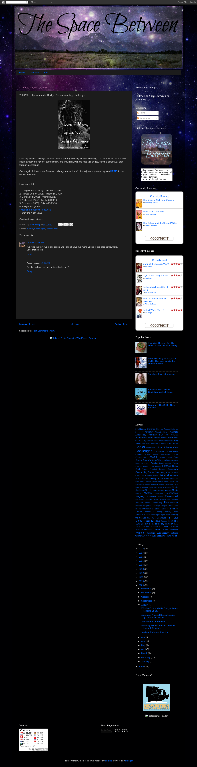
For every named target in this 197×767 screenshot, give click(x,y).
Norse (160, 496)
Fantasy (166, 466)
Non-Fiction (151, 496)
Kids (137, 484)
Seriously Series (171, 512)
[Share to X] (65, 224)
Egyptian (154, 463)
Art (167, 435)
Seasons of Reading (153, 512)
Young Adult (171, 536)
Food (137, 469)
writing (138, 536)
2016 (141, 557)
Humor (166, 478)
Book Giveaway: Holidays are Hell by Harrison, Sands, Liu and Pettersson (162, 361)
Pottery (175, 499)
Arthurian (174, 435)
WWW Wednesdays (155, 536)
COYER (153, 457)
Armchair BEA (156, 435)
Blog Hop (145, 443)
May (143, 645)
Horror (160, 478)
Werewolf (174, 530)
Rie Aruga (148, 313)
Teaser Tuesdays (151, 521)
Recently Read (159, 260)
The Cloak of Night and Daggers (158, 200)
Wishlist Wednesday (158, 533)
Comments (144, 118)
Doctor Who (156, 460)
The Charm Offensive (153, 211)
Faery (145, 466)
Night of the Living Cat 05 (155, 275)
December (146, 589)
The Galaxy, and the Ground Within (160, 223)
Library (163, 484)
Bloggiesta (155, 443)
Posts (142, 113)
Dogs (164, 460)
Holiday (152, 478)
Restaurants (173, 506)
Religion (164, 506)
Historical (164, 475)
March (144, 653)
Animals (174, 432)
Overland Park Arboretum (153, 621)
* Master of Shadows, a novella (35, 210)
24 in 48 (139, 432)
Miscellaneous (151, 490)
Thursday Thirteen (164, 524)
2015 (141, 561)
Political (163, 499)
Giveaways (161, 472)
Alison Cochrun (150, 214)
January (145, 661)
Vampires (148, 530)
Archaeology (140, 435)
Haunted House (151, 476)
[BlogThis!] (62, 224)
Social (153, 515)
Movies (168, 490)
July (143, 637)
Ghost (151, 472)
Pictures (148, 499)
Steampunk (161, 518)
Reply (29, 254)
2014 (141, 565)
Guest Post (139, 476)
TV (160, 527)
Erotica (175, 463)
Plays (156, 499)
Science (165, 509)
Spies (158, 515)
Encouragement (165, 463)
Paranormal (52, 229)
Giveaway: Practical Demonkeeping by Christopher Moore (158, 616)
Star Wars (151, 518)
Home (22, 72)
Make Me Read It (156, 487)
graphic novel (173, 472)
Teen (170, 521)
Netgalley (140, 496)
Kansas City (173, 481)
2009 (141, 585)
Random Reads (142, 503)
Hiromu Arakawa (151, 292)
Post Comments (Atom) (44, 331)
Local (176, 484)
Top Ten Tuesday (150, 527)
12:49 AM (45, 263)
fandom (158, 466)
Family (151, 466)
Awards (164, 438)
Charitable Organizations (166, 451)
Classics (155, 454)
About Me (34, 72)
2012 (141, 573)
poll (169, 499)
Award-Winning (154, 438)
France (144, 469)
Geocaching (141, 472)
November (146, 593)
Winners (140, 532)
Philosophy (139, 499)
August (145, 605)
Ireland (142, 481)
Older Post (122, 324)
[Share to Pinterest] (71, 224)
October (145, 597)
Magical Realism (141, 487)
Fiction (175, 466)
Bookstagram (151, 447)
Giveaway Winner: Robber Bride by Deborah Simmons (158, 626)
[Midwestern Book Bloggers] (156, 710)
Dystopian (145, 463)
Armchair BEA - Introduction (161, 374)
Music (175, 490)
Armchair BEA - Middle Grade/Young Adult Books (160, 390)
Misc (143, 490)
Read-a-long (157, 503)
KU (158, 484)
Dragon (169, 460)
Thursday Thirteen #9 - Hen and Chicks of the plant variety (162, 344)
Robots (138, 509)
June (144, 641)
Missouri (161, 490)
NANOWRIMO (172, 493)
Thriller (151, 524)
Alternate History (162, 432)
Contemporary (141, 457)
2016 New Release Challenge (167, 429)
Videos (157, 530)
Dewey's (147, 460)
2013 (141, 569)
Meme (168, 487)
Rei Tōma (148, 266)
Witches (174, 533)
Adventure (149, 432)
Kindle (142, 484)
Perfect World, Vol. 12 (153, 310)
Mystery (148, 493)
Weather (165, 530)
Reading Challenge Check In (155, 632)
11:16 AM (39, 243)
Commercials (165, 454)
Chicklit (138, 454)
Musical (138, 493)
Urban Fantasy (170, 527)
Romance (147, 508)
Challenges (39, 229)
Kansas (165, 481)
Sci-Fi (157, 509)
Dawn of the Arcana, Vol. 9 (156, 264)
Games (162, 469)
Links (47, 72)
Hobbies (145, 478)
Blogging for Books (169, 443)
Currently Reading (159, 196)
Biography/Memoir (166, 440)
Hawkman (148, 278)
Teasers (164, 521)
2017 (141, 553)
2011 (141, 577)
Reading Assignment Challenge (147, 506)
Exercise (138, 466)
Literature (169, 484)
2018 (141, 549)
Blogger (129, 761)
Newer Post (27, 324)
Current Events (165, 457)
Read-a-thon (171, 502)
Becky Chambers (151, 226)
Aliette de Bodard (151, 304)
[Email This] (59, 224)
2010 (141, 581)
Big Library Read (151, 440)
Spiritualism (165, 515)
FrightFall (153, 469)
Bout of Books (164, 447)
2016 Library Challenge (145, 429)
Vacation (139, 530)
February (146, 657)
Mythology (159, 493)
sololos (108, 761)
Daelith (30, 243)
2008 (141, 666)
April (143, 649)
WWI (143, 536)
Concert (175, 454)
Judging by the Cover (153, 481)
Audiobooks (141, 437)
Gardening (172, 469)
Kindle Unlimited (151, 484)
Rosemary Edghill (151, 202)
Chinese (147, 454)
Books (30, 229)
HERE (113, 171)
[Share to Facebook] (68, 224)
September (147, 601)
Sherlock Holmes (142, 515)
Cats (175, 447)
